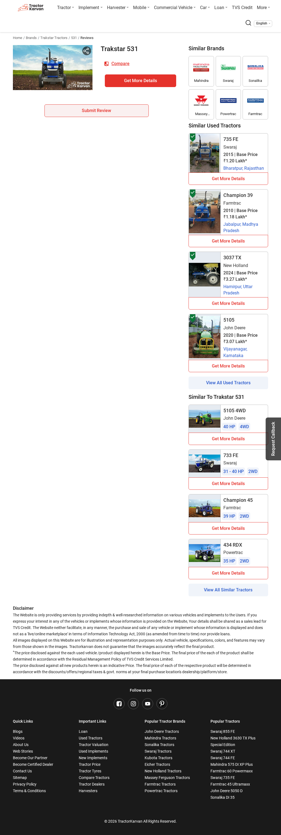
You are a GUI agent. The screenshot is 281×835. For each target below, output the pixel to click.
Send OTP (188, 38)
